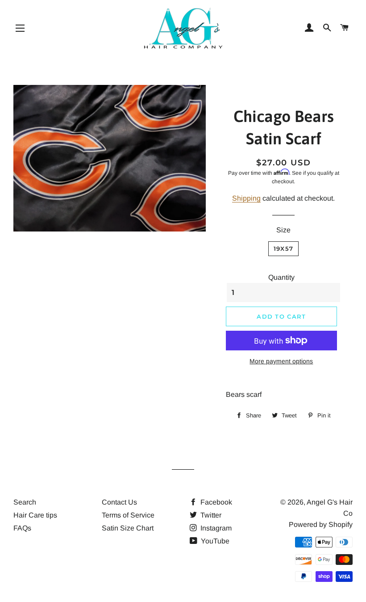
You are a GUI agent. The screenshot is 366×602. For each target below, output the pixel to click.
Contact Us (119, 502)
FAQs (22, 528)
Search (24, 502)
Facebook (215, 502)
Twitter (210, 515)
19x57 (284, 248)
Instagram (215, 528)
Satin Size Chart (128, 528)
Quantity (281, 277)
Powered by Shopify (321, 524)
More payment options (281, 361)
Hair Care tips (35, 515)
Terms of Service (128, 515)
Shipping (246, 198)
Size (283, 230)
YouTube (214, 541)
